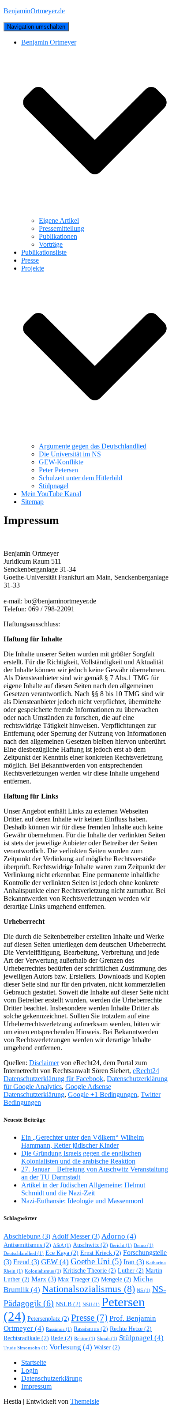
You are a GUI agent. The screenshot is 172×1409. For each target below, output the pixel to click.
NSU (91, 1304)
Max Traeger (78, 1279)
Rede (61, 1338)
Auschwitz (90, 1245)
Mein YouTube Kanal (51, 493)
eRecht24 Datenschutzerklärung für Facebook (81, 1074)
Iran (133, 1262)
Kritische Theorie (89, 1270)
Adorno (118, 1236)
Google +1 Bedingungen (102, 1094)
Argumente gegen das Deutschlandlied (92, 446)
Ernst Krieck (100, 1253)
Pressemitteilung (61, 228)
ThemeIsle (84, 1401)
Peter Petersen (58, 470)
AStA (62, 1245)
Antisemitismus (27, 1245)
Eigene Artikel (59, 220)
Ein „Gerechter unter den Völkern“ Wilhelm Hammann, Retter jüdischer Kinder (82, 1141)
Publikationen (58, 236)
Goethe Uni (96, 1261)
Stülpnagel (53, 486)
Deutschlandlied (24, 1253)
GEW (55, 1261)
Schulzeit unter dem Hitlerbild (80, 478)
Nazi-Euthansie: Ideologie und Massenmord (82, 1201)
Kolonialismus (43, 1271)
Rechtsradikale (26, 1338)
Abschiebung (27, 1236)
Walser (107, 1347)
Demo (143, 1245)
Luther (131, 1270)
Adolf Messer (76, 1236)
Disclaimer (44, 1062)
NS (143, 1290)
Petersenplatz (48, 1318)
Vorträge (51, 244)
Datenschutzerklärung (51, 1378)
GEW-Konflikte (61, 462)
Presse (30, 260)
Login (29, 1370)
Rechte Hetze (131, 1329)
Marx (43, 1279)
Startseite (33, 1362)
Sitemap (32, 501)
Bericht (121, 1245)
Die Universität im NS (70, 454)
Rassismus (91, 1329)
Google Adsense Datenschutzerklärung (57, 1090)
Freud (26, 1262)
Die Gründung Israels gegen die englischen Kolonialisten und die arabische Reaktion (81, 1157)
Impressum (36, 1386)
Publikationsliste (44, 252)
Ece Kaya (62, 1253)
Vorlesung (70, 1346)
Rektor (84, 1338)
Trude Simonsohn (26, 1347)
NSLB (68, 1304)
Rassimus (59, 1329)
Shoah (107, 1338)
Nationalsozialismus (88, 1289)
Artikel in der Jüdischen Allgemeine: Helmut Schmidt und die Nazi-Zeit (83, 1189)
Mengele (116, 1279)
